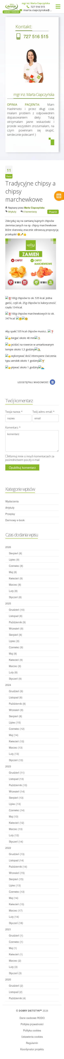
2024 (8, 685)
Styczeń (15, 597)
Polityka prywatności (32, 1024)
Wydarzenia (12, 501)
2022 (8, 848)
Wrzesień (16, 628)
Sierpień (15, 553)
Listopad (15, 616)
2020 (8, 979)
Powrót (53, 212)
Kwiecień (16, 578)
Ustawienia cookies (32, 1036)
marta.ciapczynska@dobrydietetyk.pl (37, 10)
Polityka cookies (32, 1030)
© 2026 (32, 1010)
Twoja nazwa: (13, 411)
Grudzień (17, 609)
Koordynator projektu (32, 1049)
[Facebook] (52, 382)
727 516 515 (37, 6)
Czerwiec (16, 566)
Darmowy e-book (15, 520)
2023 (8, 766)
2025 (8, 603)
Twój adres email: (43, 411)
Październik (17, 622)
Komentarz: (12, 427)
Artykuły (9, 507)
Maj (13, 572)
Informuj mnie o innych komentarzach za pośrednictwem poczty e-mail (29, 458)
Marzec (15, 584)
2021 (8, 929)
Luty (13, 591)
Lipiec (14, 559)
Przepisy (10, 514)
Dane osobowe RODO (32, 1018)
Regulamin (32, 1043)
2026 (8, 547)
